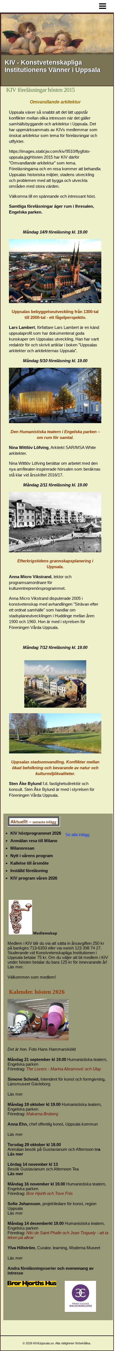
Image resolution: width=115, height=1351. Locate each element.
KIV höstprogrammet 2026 (35, 833)
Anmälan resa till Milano (33, 840)
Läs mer (15, 1094)
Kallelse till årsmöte (29, 863)
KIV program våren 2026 (33, 878)
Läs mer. (15, 966)
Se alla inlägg (77, 834)
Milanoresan (22, 848)
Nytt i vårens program (31, 855)
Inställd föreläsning (29, 870)
